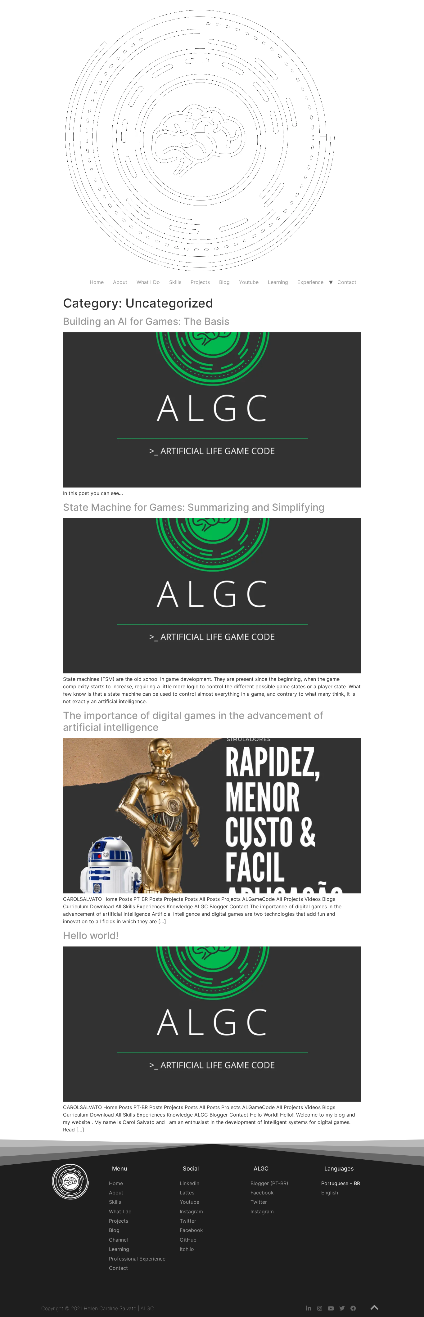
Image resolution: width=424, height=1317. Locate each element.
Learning (278, 282)
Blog (224, 282)
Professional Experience (137, 1259)
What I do (120, 1211)
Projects (200, 282)
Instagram (191, 1211)
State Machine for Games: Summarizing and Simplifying (194, 507)
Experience (310, 282)
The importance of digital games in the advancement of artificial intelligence (193, 721)
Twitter (188, 1221)
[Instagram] (319, 1308)
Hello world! (91, 935)
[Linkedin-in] (308, 1308)
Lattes (187, 1192)
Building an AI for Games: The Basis (146, 321)
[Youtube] (330, 1308)
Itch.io (187, 1249)
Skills (175, 282)
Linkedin (189, 1183)
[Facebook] (353, 1308)
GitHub (188, 1240)
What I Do (148, 282)
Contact (346, 282)
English (329, 1192)
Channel (118, 1240)
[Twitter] (342, 1308)
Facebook (191, 1230)
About (120, 282)
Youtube (249, 282)
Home (97, 282)
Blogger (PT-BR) (269, 1183)
